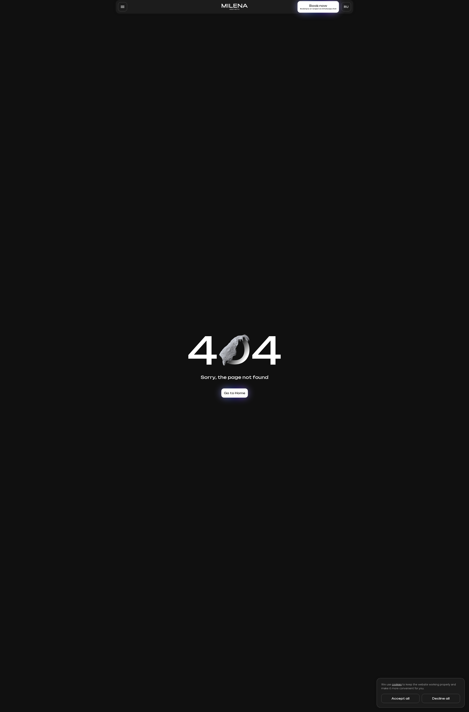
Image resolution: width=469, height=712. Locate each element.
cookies (397, 684)
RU (346, 7)
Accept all (400, 698)
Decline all (441, 698)
